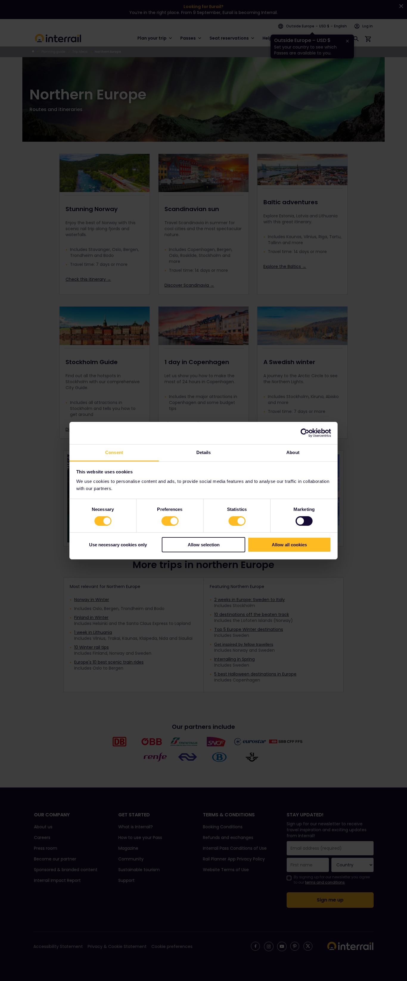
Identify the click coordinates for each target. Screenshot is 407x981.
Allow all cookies (289, 544)
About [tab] (292, 452)
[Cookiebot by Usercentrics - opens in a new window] (305, 432)
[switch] (169, 521)
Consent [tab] (114, 452)
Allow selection (204, 544)
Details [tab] (203, 452)
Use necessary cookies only (118, 544)
